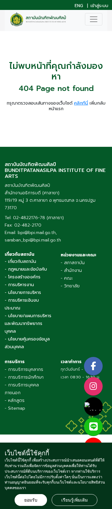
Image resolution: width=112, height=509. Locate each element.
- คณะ (67, 278)
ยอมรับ (30, 500)
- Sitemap (15, 408)
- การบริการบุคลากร (24, 369)
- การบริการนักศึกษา (24, 377)
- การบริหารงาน (19, 285)
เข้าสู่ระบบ (99, 6)
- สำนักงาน (71, 270)
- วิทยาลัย (70, 286)
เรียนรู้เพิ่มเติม (74, 500)
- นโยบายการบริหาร (23, 292)
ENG (79, 6)
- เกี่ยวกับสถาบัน (20, 261)
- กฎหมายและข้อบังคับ (26, 269)
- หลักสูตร (15, 400)
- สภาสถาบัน (73, 262)
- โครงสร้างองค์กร (22, 277)
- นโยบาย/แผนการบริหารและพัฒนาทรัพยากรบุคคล (28, 324)
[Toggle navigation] (93, 19)
